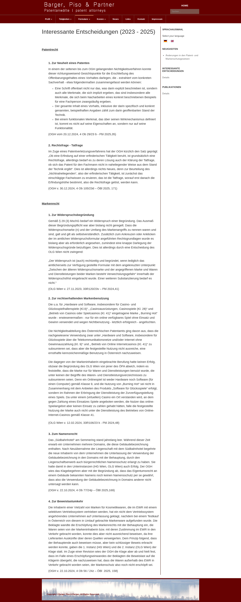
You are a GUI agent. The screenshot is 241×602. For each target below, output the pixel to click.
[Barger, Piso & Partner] (80, 7)
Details (165, 77)
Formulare (83, 19)
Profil (47, 19)
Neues (116, 19)
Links (128, 19)
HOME (184, 5)
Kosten (100, 19)
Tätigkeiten (64, 19)
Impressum (157, 19)
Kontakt (141, 19)
